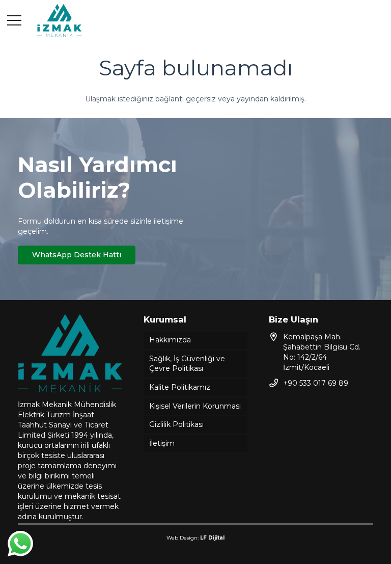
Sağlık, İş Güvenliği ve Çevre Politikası (187, 363)
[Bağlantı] (59, 20)
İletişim (162, 443)
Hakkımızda (170, 339)
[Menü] (14, 20)
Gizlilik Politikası (176, 424)
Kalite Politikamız (179, 387)
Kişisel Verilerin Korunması (195, 406)
